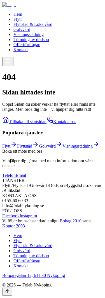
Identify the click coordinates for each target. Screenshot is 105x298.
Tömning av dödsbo (31, 39)
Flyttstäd (24, 146)
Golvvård (21, 29)
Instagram (28, 215)
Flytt (17, 19)
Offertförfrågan (26, 44)
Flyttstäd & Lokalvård (32, 24)
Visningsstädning (28, 34)
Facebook (11, 215)
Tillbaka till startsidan (27, 121)
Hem (17, 14)
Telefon (9, 175)
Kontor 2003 (13, 226)
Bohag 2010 (70, 220)
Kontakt (20, 49)
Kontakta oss (64, 121)
